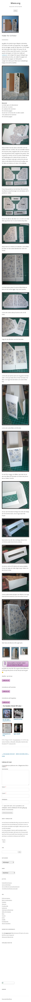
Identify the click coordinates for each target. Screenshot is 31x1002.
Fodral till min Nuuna (7, 883)
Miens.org (15, 3)
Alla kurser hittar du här (7, 937)
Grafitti (3, 919)
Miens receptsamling (7, 900)
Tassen (3, 915)
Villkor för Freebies (6, 912)
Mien (3, 914)
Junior (3, 917)
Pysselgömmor (16, 740)
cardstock (4, 55)
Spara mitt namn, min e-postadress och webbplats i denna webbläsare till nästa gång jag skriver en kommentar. (14, 807)
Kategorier (4, 908)
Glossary (4, 904)
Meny (15, 10)
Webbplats (4, 799)
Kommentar (5, 769)
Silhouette (18, 741)
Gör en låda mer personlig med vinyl (10, 886)
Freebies (4, 902)
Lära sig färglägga (6, 884)
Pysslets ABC (5, 906)
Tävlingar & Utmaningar (7, 910)
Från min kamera (6, 898)
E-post (4, 793)
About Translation (6, 923)
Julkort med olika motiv (22, 754)
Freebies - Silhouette (10, 741)
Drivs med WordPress (7, 999)
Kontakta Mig (5, 921)
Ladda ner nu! (6, 680)
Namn (4, 787)
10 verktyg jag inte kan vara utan (10, 888)
